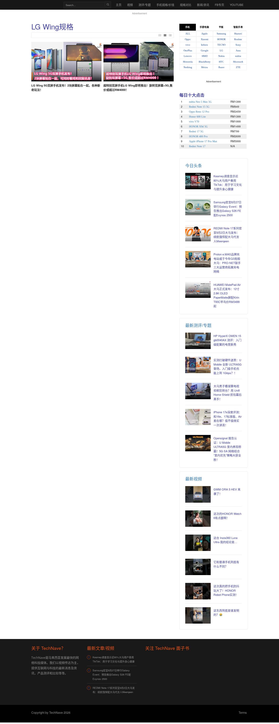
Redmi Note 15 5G (199, 106)
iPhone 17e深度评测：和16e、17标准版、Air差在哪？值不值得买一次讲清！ (228, 418)
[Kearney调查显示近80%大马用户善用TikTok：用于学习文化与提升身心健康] (198, 181)
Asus (238, 50)
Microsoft (238, 61)
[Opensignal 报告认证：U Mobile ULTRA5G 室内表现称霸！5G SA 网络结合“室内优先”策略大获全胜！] (198, 443)
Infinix (204, 44)
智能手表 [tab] (238, 27)
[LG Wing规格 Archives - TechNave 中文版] (45, 4)
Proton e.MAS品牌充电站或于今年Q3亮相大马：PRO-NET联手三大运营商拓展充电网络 (227, 262)
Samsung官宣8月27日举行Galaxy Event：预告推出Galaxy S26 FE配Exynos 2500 (228, 208)
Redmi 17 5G (196, 131)
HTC (221, 61)
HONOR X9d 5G (198, 126)
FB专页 (219, 5)
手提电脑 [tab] (204, 27)
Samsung (221, 33)
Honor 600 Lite (197, 116)
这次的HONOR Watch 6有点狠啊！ (227, 516)
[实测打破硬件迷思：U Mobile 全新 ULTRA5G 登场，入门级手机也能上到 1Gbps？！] (198, 365)
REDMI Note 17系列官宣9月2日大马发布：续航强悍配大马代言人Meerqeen (228, 234)
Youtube (237, 5)
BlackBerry (204, 61)
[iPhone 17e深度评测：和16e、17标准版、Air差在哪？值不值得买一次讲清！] (198, 417)
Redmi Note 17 (197, 146)
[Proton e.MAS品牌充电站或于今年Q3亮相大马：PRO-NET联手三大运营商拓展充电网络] (198, 259)
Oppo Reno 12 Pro (199, 111)
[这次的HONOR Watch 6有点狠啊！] (198, 518)
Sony (238, 44)
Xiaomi (204, 39)
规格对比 (185, 5)
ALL (187, 33)
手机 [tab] (187, 27)
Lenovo (188, 56)
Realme (238, 39)
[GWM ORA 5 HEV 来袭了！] (198, 494)
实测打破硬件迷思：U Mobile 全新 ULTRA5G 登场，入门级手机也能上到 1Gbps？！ (228, 366)
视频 (130, 5)
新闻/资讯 (203, 5)
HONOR (221, 39)
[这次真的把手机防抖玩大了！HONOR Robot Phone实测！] (198, 591)
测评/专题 (145, 5)
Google (204, 50)
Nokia (221, 56)
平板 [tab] (221, 27)
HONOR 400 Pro (198, 136)
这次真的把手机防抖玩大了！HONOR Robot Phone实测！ (226, 590)
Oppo (188, 39)
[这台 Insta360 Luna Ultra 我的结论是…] (198, 543)
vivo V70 (194, 121)
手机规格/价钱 (165, 5)
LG (221, 50)
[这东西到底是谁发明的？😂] (198, 615)
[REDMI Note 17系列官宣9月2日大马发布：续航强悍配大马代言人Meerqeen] (198, 233)
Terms (243, 712)
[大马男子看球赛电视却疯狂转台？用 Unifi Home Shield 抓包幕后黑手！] (198, 391)
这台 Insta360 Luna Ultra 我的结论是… (225, 540)
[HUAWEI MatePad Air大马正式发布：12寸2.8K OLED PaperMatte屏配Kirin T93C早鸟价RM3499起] (198, 289)
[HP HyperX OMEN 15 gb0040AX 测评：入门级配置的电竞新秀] (198, 341)
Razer (221, 67)
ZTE (238, 67)
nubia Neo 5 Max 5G (200, 101)
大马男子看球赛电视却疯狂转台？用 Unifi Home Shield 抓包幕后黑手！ (228, 392)
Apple (204, 33)
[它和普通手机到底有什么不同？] (198, 567)
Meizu (204, 67)
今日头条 (193, 165)
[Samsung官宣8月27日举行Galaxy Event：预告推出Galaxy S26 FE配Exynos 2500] (198, 207)
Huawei (238, 33)
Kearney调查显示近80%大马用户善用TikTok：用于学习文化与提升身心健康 (228, 182)
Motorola (188, 61)
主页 (118, 5)
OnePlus (188, 50)
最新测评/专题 (198, 325)
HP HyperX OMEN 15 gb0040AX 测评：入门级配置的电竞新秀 (227, 340)
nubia (238, 56)
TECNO (221, 44)
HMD (204, 56)
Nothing (188, 67)
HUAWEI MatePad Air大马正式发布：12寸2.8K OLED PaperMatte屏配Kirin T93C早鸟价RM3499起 (227, 295)
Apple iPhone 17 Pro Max (203, 141)
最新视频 (193, 479)
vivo (187, 44)
